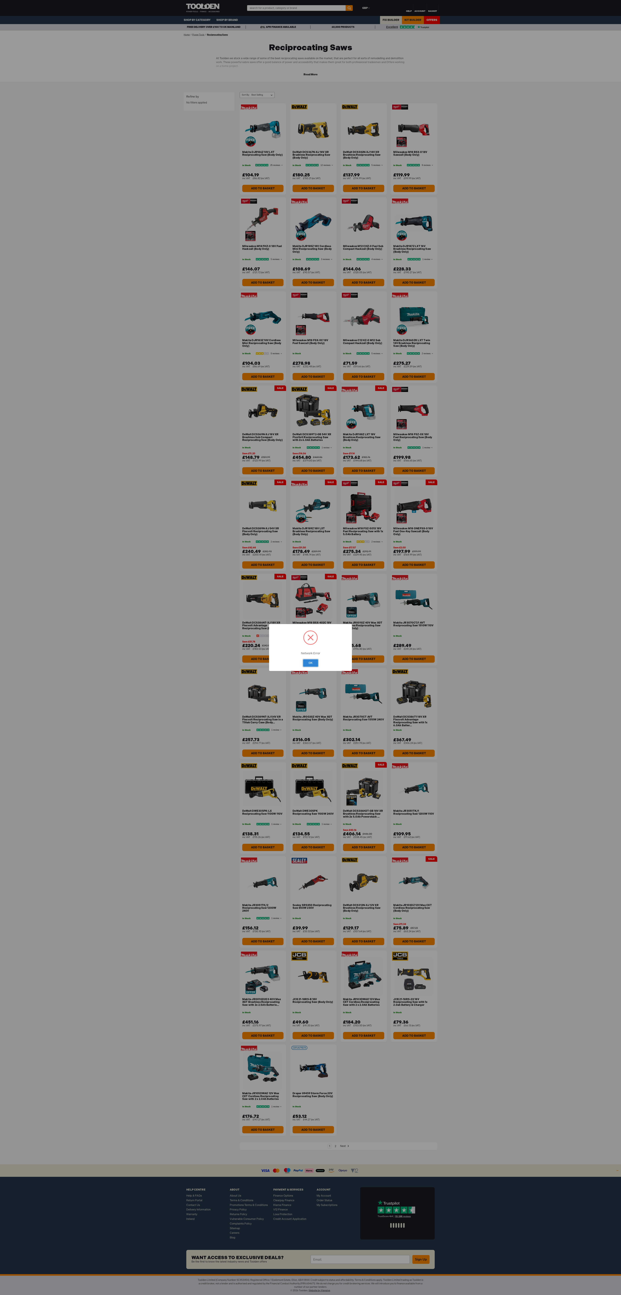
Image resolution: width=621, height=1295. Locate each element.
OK (311, 662)
